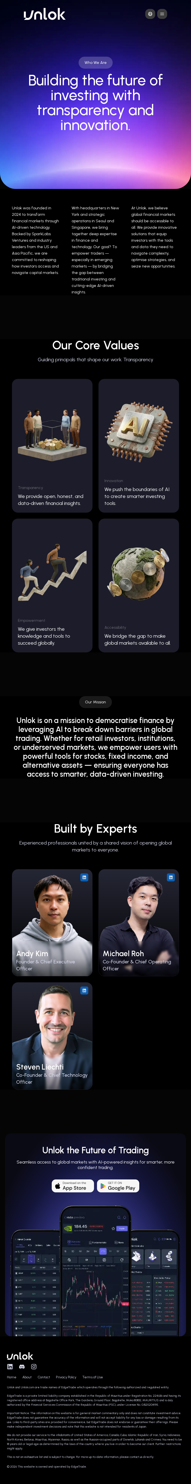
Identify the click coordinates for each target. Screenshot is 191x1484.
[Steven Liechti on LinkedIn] (84, 990)
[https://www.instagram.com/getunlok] (34, 1367)
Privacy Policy (66, 1377)
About (27, 1377)
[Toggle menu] (162, 14)
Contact (44, 1377)
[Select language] (150, 14)
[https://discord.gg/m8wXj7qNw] (22, 1367)
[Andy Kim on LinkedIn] (84, 877)
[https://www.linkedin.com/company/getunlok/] (10, 1367)
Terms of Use (92, 1377)
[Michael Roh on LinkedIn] (171, 877)
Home (11, 1377)
